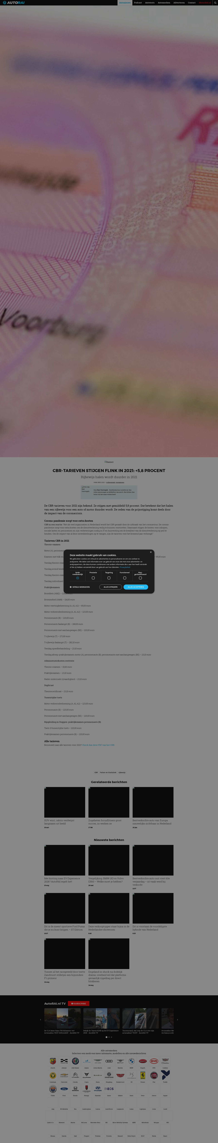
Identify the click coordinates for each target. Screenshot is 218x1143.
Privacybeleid (125, 567)
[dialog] (109, 571)
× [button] (151, 552)
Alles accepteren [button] (136, 587)
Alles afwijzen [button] (111, 587)
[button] (80, 587)
